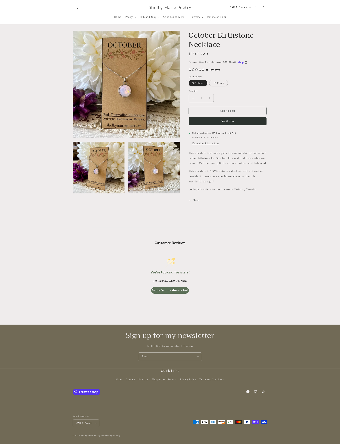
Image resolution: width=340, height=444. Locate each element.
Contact (130, 379)
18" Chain (218, 83)
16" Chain (198, 83)
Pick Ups (143, 379)
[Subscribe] (198, 356)
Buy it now (227, 121)
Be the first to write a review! (170, 290)
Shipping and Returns (164, 379)
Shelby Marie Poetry (90, 436)
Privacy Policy (188, 379)
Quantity (193, 91)
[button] (76, 7)
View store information (205, 143)
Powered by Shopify (110, 436)
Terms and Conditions (212, 379)
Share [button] (196, 200)
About (119, 379)
